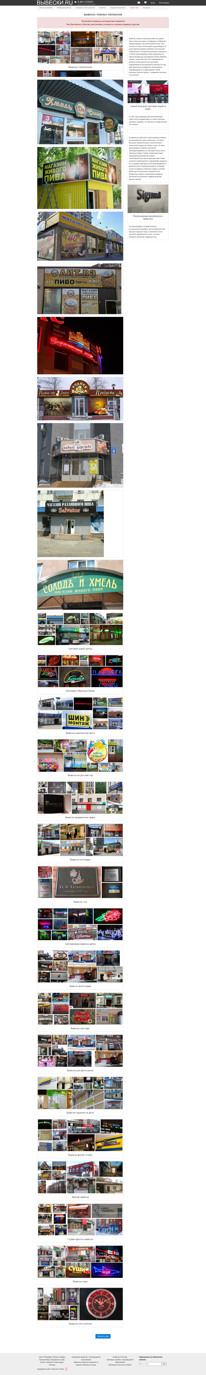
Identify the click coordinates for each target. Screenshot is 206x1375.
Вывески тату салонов (80, 1323)
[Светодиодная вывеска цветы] (80, 924)
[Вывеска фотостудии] (80, 966)
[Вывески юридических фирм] (80, 797)
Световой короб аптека (80, 648)
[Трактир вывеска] (80, 1177)
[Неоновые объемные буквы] (80, 671)
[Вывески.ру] (55, 3)
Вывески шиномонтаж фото (80, 733)
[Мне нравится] (145, 3)
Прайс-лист (134, 7)
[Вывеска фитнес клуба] (80, 1135)
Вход (153, 3)
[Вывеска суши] (80, 1261)
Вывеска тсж (80, 901)
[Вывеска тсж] (80, 882)
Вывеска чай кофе (80, 1028)
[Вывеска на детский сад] (80, 755)
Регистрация (164, 3)
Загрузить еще (103, 1336)
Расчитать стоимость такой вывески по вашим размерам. (81, 71)
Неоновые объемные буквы (80, 690)
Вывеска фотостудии (80, 986)
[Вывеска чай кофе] (80, 1008)
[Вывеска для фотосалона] (80, 1050)
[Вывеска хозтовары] (80, 839)
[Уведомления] (139, 3)
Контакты (146, 7)
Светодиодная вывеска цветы (80, 943)
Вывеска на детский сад (80, 775)
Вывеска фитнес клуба (80, 1154)
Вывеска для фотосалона (80, 1070)
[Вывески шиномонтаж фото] (80, 713)
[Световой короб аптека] (80, 629)
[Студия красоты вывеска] (80, 1219)
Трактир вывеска (80, 1197)
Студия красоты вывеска (80, 1239)
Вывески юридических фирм (80, 817)
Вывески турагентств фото (80, 1112)
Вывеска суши (80, 1281)
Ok (164, 1364)
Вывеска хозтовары (80, 859)
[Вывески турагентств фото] (80, 1093)
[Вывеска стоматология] (80, 47)
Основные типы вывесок (85, 7)
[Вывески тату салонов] (80, 1304)
